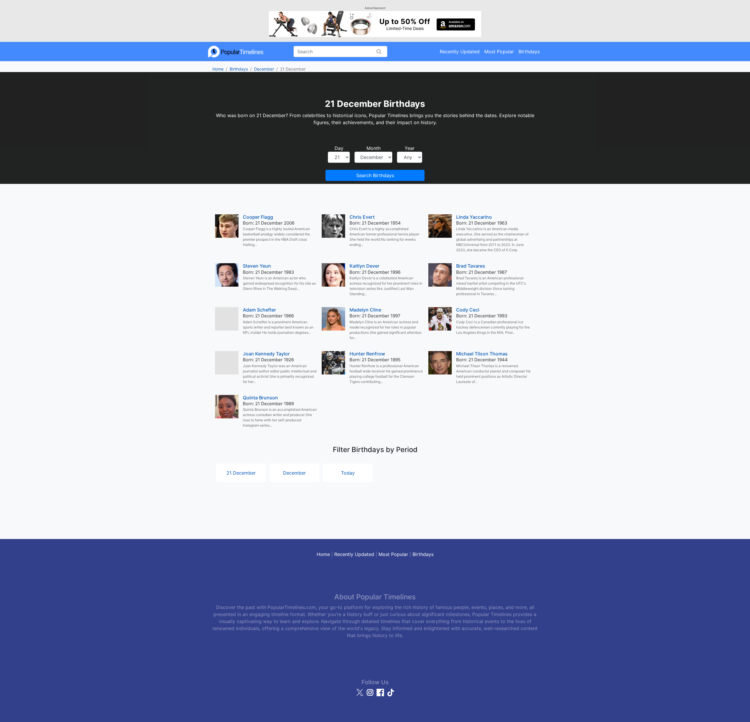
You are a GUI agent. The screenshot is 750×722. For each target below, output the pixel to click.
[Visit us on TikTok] (390, 695)
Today (348, 473)
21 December (241, 473)
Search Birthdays (375, 175)
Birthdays (529, 51)
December (264, 68)
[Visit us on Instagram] (371, 695)
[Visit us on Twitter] (360, 695)
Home (218, 68)
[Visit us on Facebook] (381, 695)
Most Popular (499, 51)
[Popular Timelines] (236, 51)
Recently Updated (460, 51)
